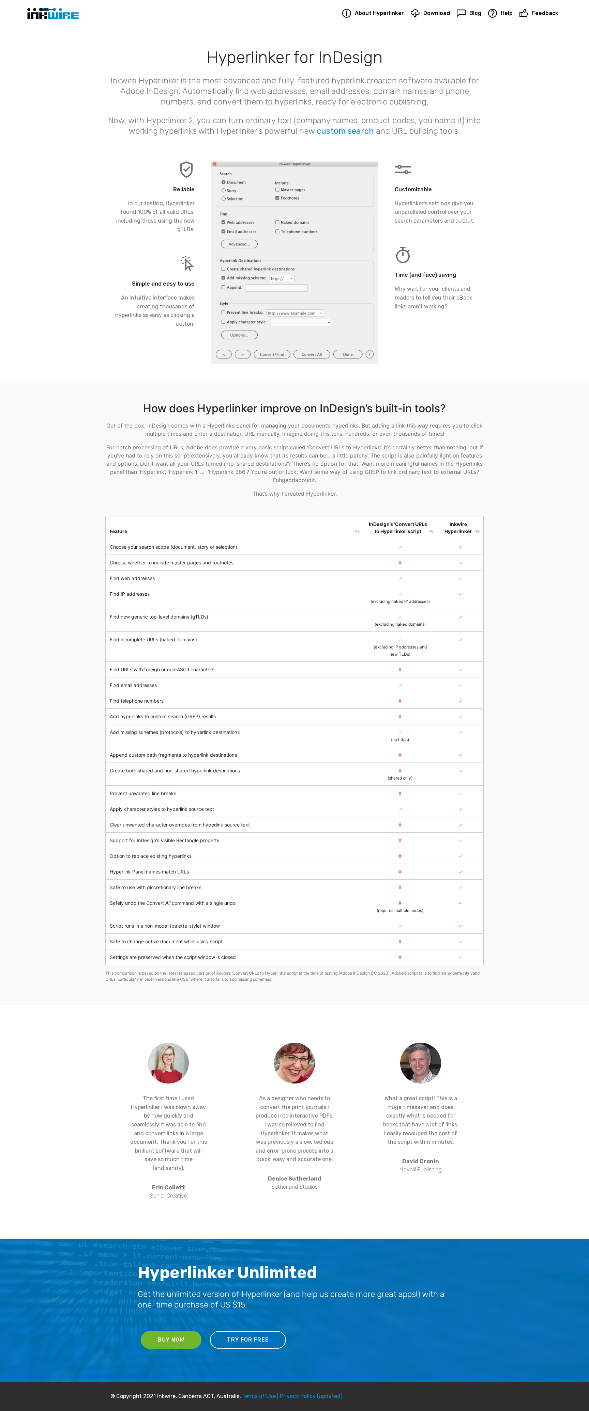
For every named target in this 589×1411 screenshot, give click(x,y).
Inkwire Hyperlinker (458, 527)
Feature (118, 531)
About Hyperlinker (379, 13)
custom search (345, 131)
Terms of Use (259, 1396)
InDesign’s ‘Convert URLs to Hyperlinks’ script (398, 527)
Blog (475, 13)
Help (506, 13)
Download (436, 13)
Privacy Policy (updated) (311, 1396)
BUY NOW (171, 1339)
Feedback (545, 13)
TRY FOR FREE (248, 1339)
